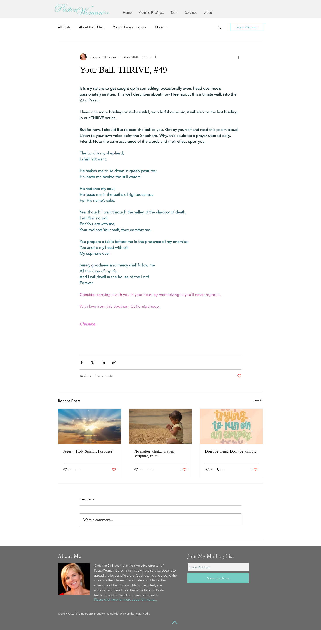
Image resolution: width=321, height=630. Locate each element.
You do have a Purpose (129, 27)
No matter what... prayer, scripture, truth (154, 453)
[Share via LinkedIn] (103, 362)
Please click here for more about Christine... (125, 599)
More (159, 27)
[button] (151, 12)
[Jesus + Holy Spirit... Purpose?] (89, 426)
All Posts (64, 27)
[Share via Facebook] (82, 362)
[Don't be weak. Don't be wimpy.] (231, 426)
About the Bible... (91, 27)
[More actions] (238, 57)
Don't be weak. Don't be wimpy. (230, 451)
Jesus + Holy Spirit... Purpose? (87, 451)
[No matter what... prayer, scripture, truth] (160, 426)
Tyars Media (142, 613)
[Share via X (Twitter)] (92, 362)
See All (258, 400)
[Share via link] (114, 362)
